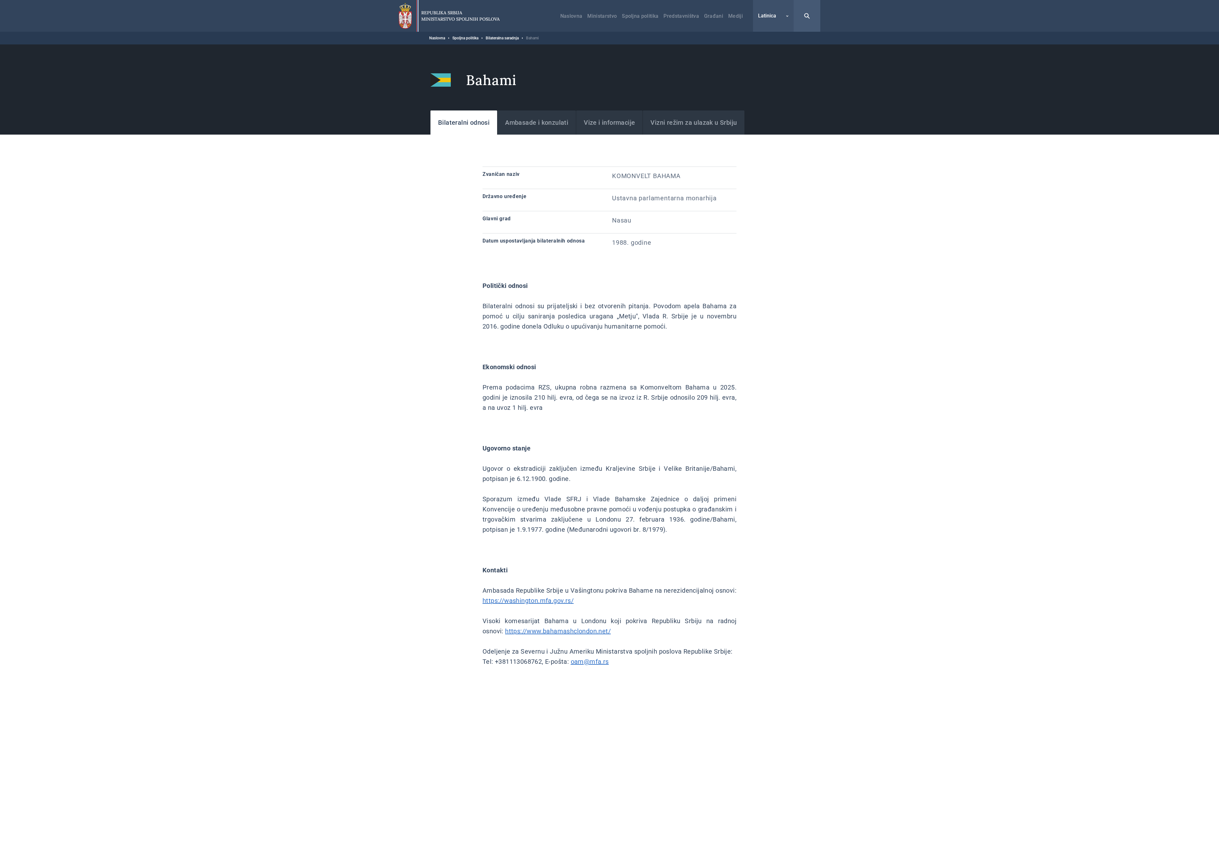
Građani (713, 16)
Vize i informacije (609, 122)
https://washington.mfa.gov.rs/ (528, 600)
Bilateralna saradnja (502, 38)
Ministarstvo (602, 16)
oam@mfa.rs (590, 661)
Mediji (735, 16)
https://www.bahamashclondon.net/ (558, 631)
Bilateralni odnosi (464, 122)
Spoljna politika (640, 16)
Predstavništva (681, 16)
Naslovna (571, 16)
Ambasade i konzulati (536, 122)
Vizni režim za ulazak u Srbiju (693, 122)
